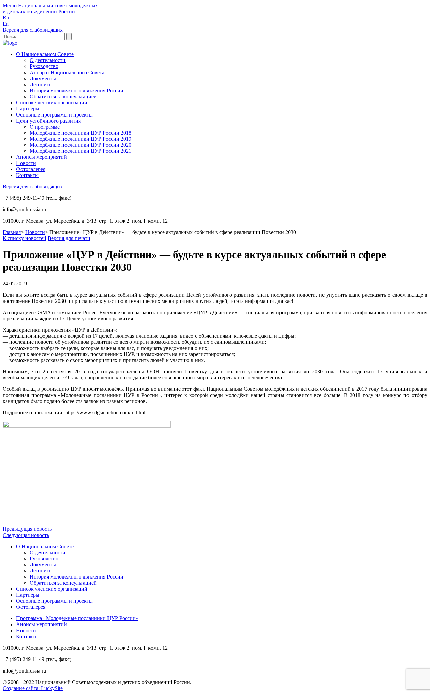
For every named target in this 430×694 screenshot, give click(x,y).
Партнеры (27, 595)
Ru (6, 17)
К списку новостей (24, 238)
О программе (45, 127)
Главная (12, 232)
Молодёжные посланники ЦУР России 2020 (80, 145)
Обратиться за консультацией (63, 96)
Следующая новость (26, 535)
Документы (43, 78)
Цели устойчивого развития (48, 121)
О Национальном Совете (45, 54)
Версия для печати (69, 238)
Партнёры (27, 108)
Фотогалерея (30, 169)
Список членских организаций (51, 102)
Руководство (44, 66)
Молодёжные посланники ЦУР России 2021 (80, 151)
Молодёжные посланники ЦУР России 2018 (80, 133)
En (6, 24)
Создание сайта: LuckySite (33, 688)
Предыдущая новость (27, 529)
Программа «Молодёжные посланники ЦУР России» (77, 618)
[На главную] (10, 43)
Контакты (27, 175)
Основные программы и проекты (54, 115)
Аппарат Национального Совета (67, 72)
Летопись (40, 84)
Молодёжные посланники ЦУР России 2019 (80, 139)
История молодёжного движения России (76, 90)
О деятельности (48, 60)
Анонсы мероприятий (41, 157)
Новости (26, 163)
